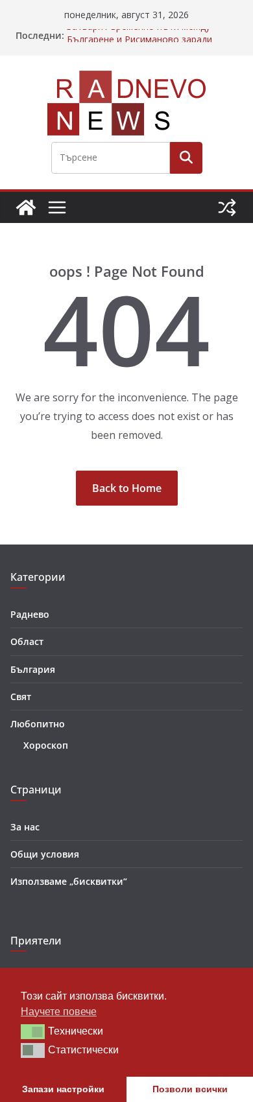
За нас (25, 827)
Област (26, 641)
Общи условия (44, 854)
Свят (20, 696)
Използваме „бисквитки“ (68, 881)
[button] (33, 1031)
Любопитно (37, 724)
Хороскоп (45, 745)
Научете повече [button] (59, 1011)
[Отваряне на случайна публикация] (227, 207)
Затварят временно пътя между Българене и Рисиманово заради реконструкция (139, 42)
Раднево (29, 614)
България (32, 669)
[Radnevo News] (26, 207)
